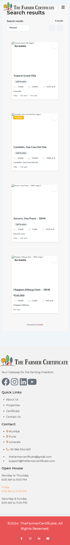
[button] (63, 7)
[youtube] (48, 538)
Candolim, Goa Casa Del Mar (30, 147)
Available (18, 118)
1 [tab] (30, 69)
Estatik (40, 325)
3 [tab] (36, 69)
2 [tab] (33, 69)
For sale (33, 96)
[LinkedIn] (39, 538)
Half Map (60, 28)
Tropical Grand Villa (25, 75)
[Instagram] (14, 382)
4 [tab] (39, 69)
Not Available (20, 46)
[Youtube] (32, 382)
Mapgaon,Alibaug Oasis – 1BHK (32, 289)
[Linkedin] (23, 382)
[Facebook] (6, 382)
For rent (24, 96)
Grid (52, 28)
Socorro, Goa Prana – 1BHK (30, 218)
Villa (15, 96)
